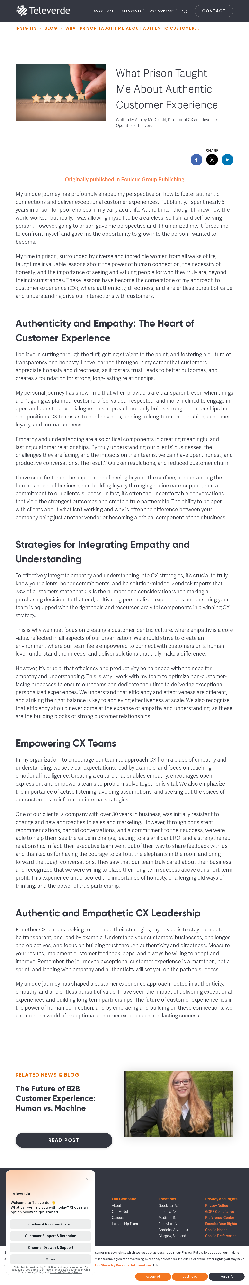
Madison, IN (167, 1218)
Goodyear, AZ (169, 1206)
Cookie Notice (216, 1230)
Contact (214, 11)
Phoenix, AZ (168, 1212)
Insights (26, 28)
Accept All (153, 1276)
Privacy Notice (216, 1206)
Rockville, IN (168, 1224)
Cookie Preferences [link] (220, 1236)
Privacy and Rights (221, 1199)
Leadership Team (125, 1224)
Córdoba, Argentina (173, 1230)
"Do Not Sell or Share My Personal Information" (114, 1265)
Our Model (120, 1212)
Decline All (190, 1276)
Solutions (104, 10)
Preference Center (219, 1218)
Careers (118, 1218)
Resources (132, 10)
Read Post (64, 1140)
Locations (167, 1199)
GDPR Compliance (219, 1212)
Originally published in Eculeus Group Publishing (124, 179)
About (116, 1206)
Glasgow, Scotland (172, 1236)
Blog (51, 28)
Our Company (162, 10)
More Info (227, 1276)
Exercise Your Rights (221, 1224)
